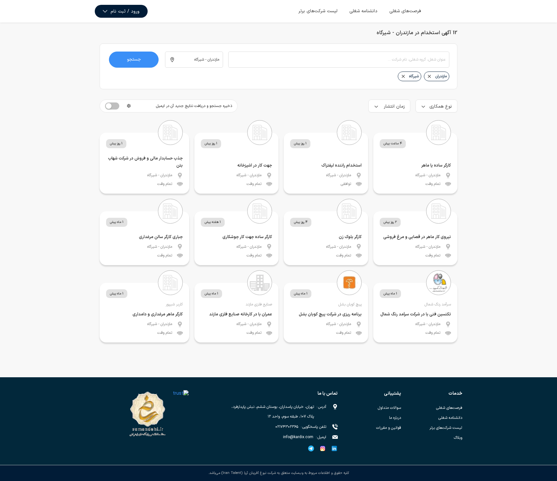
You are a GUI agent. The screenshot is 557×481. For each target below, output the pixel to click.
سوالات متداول (389, 408)
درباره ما (395, 418)
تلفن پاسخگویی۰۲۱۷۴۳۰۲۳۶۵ (300, 427)
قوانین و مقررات (388, 428)
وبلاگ (458, 438)
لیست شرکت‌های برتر (317, 11)
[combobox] (338, 59)
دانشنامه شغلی (363, 11)
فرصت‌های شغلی (405, 11)
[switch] (112, 106)
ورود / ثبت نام (125, 11)
